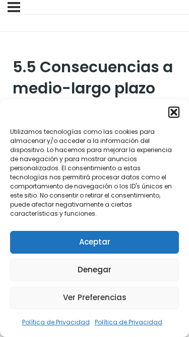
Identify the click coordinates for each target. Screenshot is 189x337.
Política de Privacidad (56, 322)
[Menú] (14, 7)
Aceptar (94, 241)
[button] (174, 112)
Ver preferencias (95, 297)
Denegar (94, 269)
